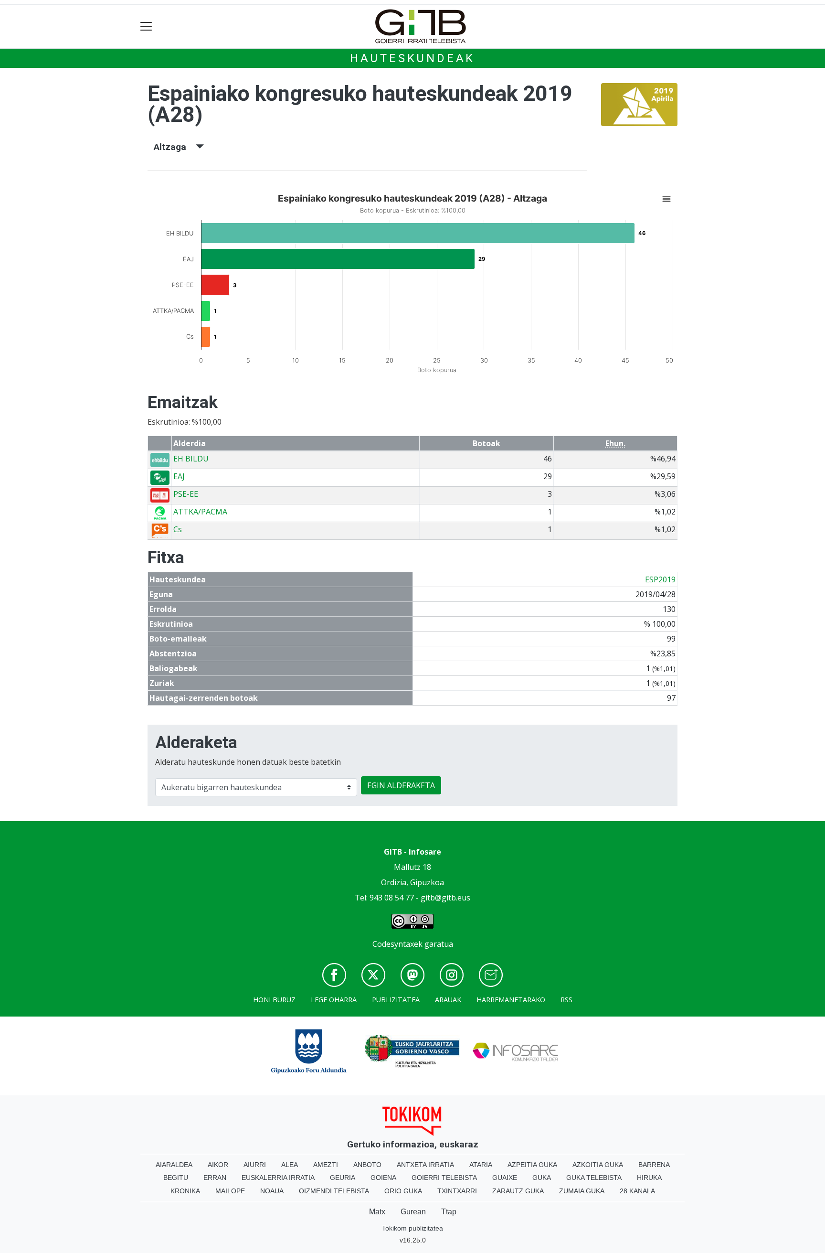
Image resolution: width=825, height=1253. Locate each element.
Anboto (367, 1164)
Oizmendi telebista (334, 1191)
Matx (377, 1212)
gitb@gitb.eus (445, 897)
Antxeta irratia (425, 1164)
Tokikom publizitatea (412, 1228)
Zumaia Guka (581, 1191)
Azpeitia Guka (532, 1164)
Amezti (325, 1164)
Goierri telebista (444, 1177)
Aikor (218, 1164)
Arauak (448, 999)
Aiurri (254, 1164)
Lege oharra (334, 999)
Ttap (448, 1212)
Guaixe (504, 1177)
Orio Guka (403, 1191)
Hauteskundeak (412, 58)
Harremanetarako (510, 999)
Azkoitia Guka (597, 1164)
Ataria (480, 1164)
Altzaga (175, 146)
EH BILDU (191, 458)
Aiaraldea (174, 1164)
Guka (541, 1177)
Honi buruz (274, 999)
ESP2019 (660, 579)
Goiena (383, 1177)
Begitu (175, 1177)
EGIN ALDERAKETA (401, 785)
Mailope (230, 1191)
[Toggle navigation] (146, 26)
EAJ (179, 476)
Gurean (413, 1212)
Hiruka (649, 1177)
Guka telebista (594, 1177)
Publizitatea (396, 999)
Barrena (654, 1164)
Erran (214, 1177)
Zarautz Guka (518, 1191)
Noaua (272, 1191)
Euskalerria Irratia (278, 1177)
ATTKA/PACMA (200, 511)
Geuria (342, 1177)
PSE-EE (185, 494)
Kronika (185, 1191)
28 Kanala (637, 1191)
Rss (566, 999)
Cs (177, 529)
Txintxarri (457, 1191)
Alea (289, 1164)
